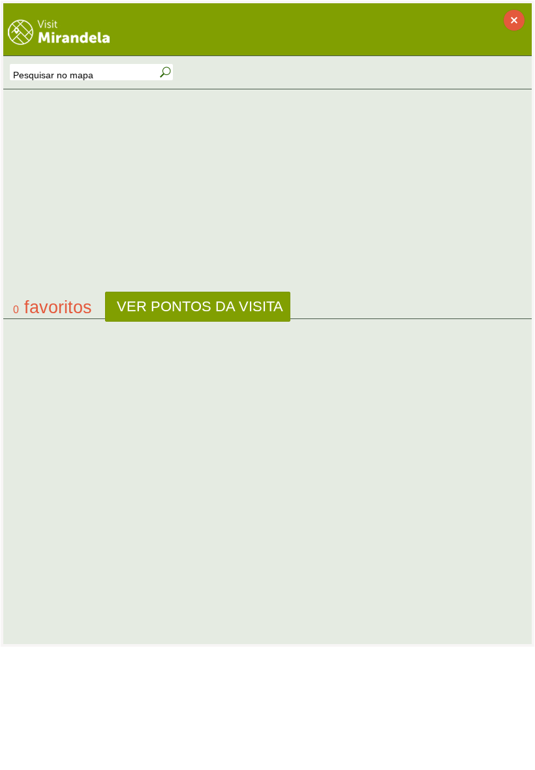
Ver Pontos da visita (198, 306)
